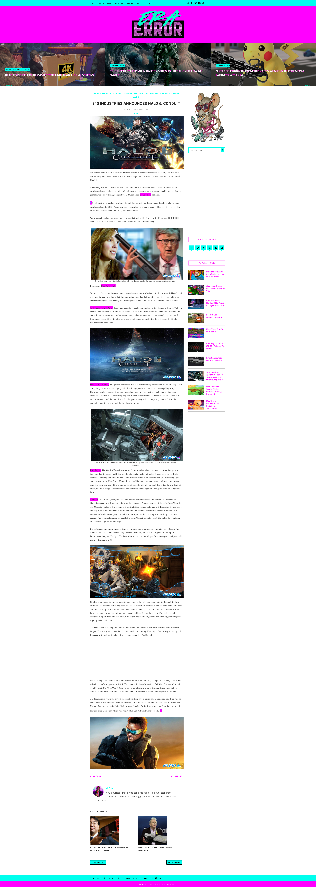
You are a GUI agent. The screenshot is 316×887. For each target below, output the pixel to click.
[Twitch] (221, 247)
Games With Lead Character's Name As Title (215, 288)
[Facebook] (191, 247)
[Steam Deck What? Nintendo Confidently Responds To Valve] (112, 830)
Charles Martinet (224, 66)
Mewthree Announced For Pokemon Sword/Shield (213, 404)
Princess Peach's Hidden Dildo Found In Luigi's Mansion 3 (215, 303)
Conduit (127, 93)
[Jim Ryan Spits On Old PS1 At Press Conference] (160, 830)
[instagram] (192, 3)
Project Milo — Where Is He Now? (214, 315)
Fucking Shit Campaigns (159, 93)
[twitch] (204, 3)
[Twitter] (197, 247)
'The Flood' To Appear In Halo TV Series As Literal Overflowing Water (215, 376)
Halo (176, 93)
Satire (101, 3)
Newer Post (98, 862)
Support (148, 3)
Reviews (129, 3)
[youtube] (189, 3)
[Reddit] (215, 247)
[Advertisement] (136, 657)
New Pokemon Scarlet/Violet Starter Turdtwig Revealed (214, 390)
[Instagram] (203, 247)
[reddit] (200, 3)
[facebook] (185, 3)
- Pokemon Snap (117, 66)
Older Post (174, 862)
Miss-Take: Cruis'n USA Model (214, 330)
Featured (139, 93)
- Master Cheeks (12, 66)
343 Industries (100, 93)
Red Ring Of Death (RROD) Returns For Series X (215, 346)
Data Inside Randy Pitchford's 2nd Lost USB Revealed (215, 274)
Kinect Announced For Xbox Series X (214, 359)
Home (93, 3)
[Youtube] (209, 247)
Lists (109, 3)
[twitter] (196, 3)
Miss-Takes (118, 3)
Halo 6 (135, 97)
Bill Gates (115, 93)
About (138, 3)
